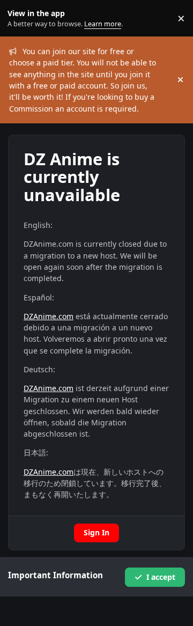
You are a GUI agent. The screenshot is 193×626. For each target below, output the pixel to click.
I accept (160, 577)
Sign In (96, 532)
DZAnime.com (48, 316)
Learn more (20, 18)
